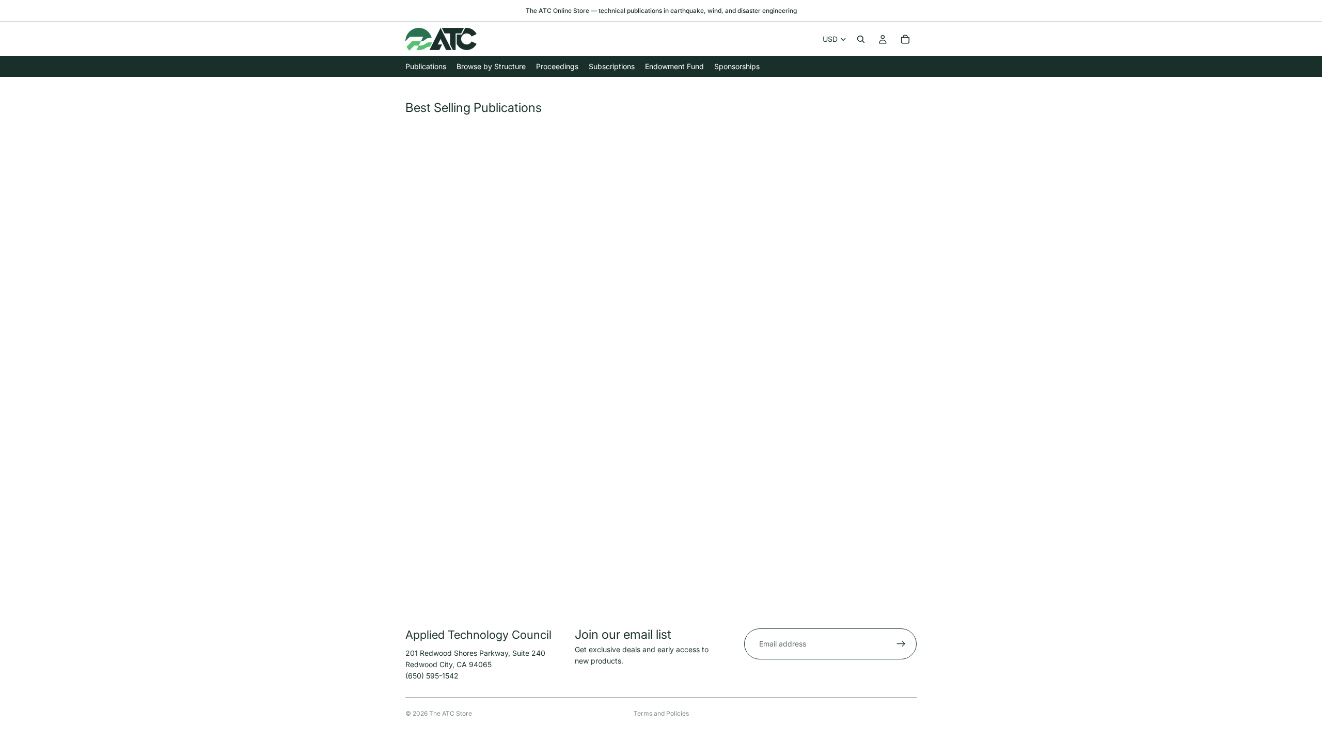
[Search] (860, 39)
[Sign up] (901, 644)
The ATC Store (450, 713)
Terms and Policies (661, 713)
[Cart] (905, 39)
